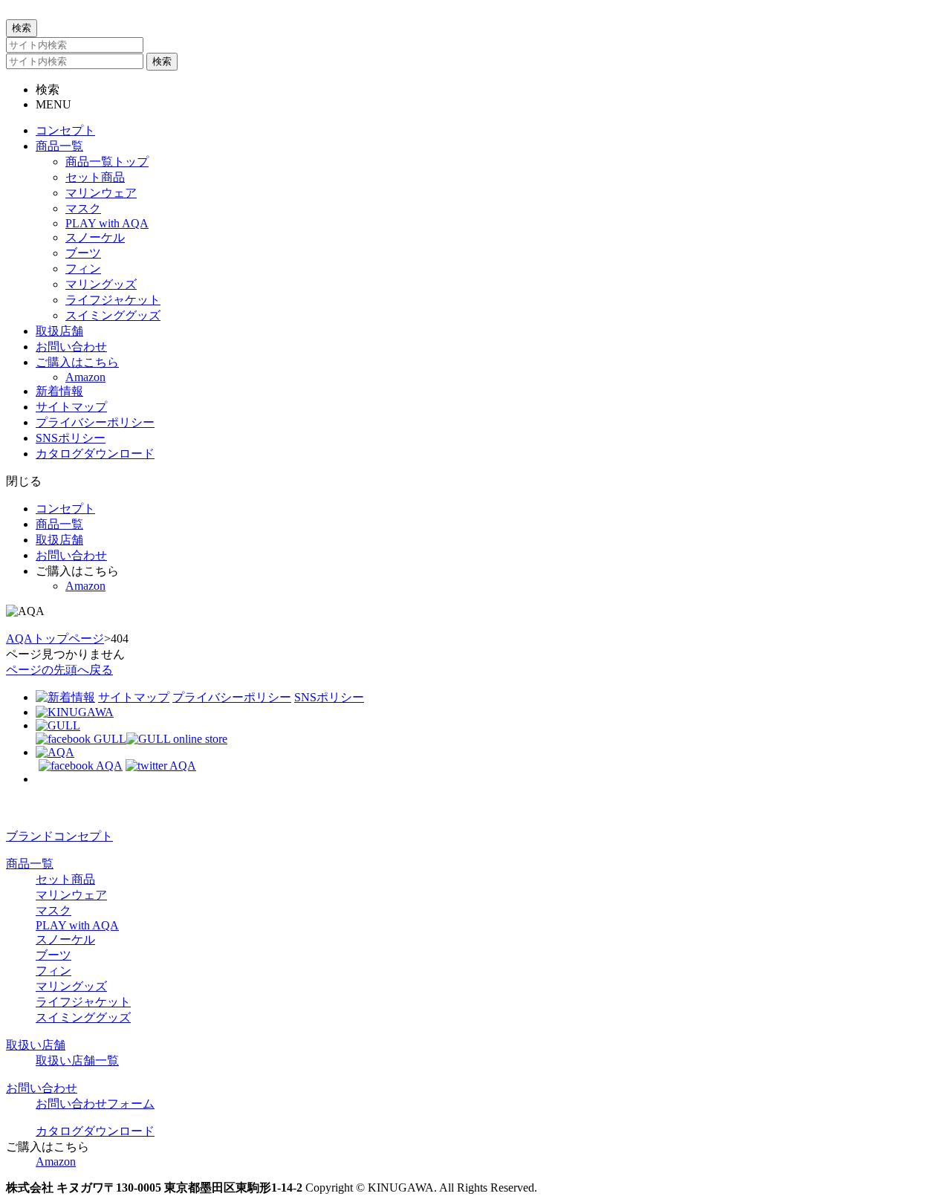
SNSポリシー (329, 697)
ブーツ (53, 955)
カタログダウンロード (95, 1131)
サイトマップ (133, 697)
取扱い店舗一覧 (77, 1060)
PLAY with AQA (77, 925)
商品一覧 (29, 863)
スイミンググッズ (83, 1017)
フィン (53, 970)
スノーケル (65, 939)
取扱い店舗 (35, 1045)
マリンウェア (71, 894)
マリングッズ (71, 986)
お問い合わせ (41, 1088)
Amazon (56, 1161)
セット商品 (65, 879)
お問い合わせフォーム (95, 1103)
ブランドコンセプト (59, 836)
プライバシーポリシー (231, 697)
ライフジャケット (83, 1001)
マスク (53, 910)
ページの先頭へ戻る (59, 669)
